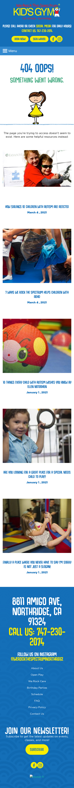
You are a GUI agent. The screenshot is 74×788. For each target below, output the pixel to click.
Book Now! (20, 39)
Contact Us (37, 713)
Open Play (37, 674)
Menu (12, 51)
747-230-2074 (44, 30)
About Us (37, 668)
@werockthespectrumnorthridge (37, 659)
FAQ (37, 700)
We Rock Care (37, 681)
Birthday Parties (37, 687)
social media (43, 26)
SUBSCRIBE (37, 749)
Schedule (37, 694)
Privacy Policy (37, 707)
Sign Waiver (39, 39)
